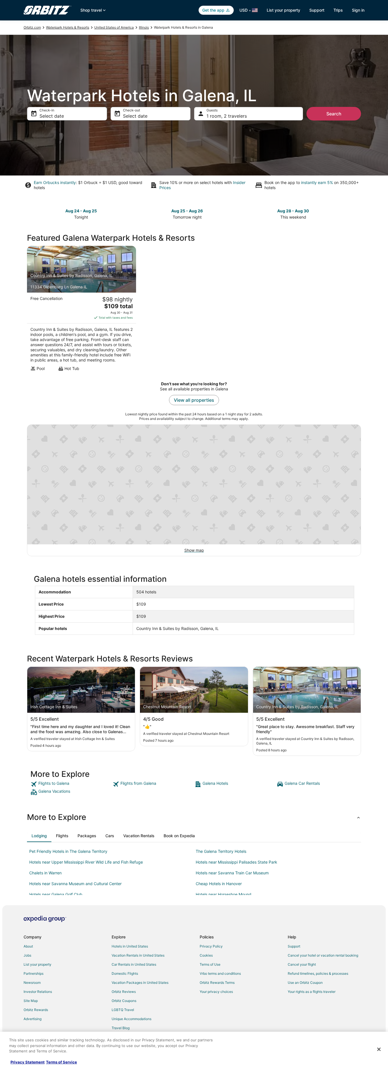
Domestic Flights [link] (125, 973)
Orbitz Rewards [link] (36, 1010)
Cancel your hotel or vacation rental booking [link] (323, 955)
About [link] (28, 946)
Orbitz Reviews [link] (124, 991)
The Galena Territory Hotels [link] (221, 851)
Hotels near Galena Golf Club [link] (55, 894)
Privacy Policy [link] (211, 946)
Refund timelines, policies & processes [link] (318, 973)
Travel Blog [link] (121, 1028)
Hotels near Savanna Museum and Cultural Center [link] (75, 883)
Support (316, 10)
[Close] (379, 1049)
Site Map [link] (31, 1001)
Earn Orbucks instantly (55, 182)
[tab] (39, 836)
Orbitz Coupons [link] (124, 1001)
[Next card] (357, 213)
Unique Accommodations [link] (131, 1019)
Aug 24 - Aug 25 (81, 210)
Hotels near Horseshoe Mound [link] (223, 894)
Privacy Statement (28, 1062)
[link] (70, 784)
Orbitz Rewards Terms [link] (217, 982)
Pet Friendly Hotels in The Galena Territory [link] (68, 851)
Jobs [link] (27, 955)
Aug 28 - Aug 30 (293, 210)
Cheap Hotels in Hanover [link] (219, 883)
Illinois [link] (144, 27)
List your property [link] (37, 964)
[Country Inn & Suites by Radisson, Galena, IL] (81, 310)
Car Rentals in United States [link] (134, 964)
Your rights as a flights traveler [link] (311, 991)
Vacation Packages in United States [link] (140, 982)
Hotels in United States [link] (130, 946)
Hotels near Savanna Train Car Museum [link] (232, 872)
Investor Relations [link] (38, 991)
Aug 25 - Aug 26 (187, 210)
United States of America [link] (114, 27)
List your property (283, 10)
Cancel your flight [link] (302, 964)
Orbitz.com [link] (32, 27)
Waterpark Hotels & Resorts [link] (67, 27)
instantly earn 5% (317, 182)
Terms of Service (61, 1062)
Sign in (358, 10)
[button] (194, 817)
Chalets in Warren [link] (45, 872)
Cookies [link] (206, 955)
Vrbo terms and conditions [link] (220, 973)
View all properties (194, 400)
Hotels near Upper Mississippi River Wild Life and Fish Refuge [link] (86, 862)
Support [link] (294, 946)
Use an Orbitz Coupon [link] (305, 982)
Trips (338, 10)
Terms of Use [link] (210, 964)
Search (333, 114)
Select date (51, 116)
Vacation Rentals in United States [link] (138, 955)
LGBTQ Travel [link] (123, 1010)
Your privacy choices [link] (216, 991)
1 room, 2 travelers (226, 116)
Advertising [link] (32, 1019)
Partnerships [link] (33, 973)
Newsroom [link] (32, 982)
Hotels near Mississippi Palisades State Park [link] (236, 862)
